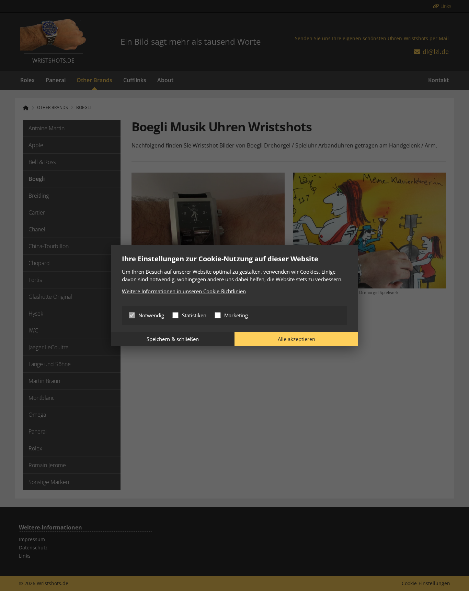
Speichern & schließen (173, 339)
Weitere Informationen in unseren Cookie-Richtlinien (184, 291)
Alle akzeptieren (296, 339)
